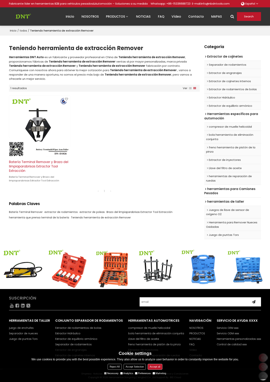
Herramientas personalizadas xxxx (239, 339)
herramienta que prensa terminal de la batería (39, 217)
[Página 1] (98, 191)
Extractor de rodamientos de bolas (78, 328)
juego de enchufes (21, 328)
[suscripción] (253, 301)
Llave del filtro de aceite (143, 339)
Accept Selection (135, 366)
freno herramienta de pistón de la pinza (154, 344)
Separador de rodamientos (73, 344)
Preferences (144, 373)
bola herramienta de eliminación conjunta (156, 333)
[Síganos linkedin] (23, 305)
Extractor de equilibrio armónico (76, 339)
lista (190, 88)
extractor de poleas (92, 212)
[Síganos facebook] (17, 305)
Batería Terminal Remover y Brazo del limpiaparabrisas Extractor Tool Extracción (38, 166)
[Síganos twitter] (28, 305)
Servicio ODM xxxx (228, 333)
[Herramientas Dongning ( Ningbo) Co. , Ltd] (22, 16)
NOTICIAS (143, 16)
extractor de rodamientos (61, 212)
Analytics (128, 373)
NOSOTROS (90, 16)
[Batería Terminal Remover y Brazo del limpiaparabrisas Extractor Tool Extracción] (39, 125)
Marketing (161, 373)
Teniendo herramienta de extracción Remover (101, 217)
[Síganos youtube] (12, 305)
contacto (196, 16)
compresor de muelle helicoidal (149, 328)
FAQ (161, 16)
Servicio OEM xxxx (227, 328)
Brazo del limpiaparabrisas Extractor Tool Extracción (139, 212)
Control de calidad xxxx (232, 344)
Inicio (13, 30)
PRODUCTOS (115, 16)
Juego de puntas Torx (23, 339)
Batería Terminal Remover (26, 212)
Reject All (115, 366)
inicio (70, 16)
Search (249, 16)
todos (23, 30)
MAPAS (216, 16)
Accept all (155, 366)
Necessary (112, 373)
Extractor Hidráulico (67, 333)
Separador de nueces (23, 333)
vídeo (176, 16)
